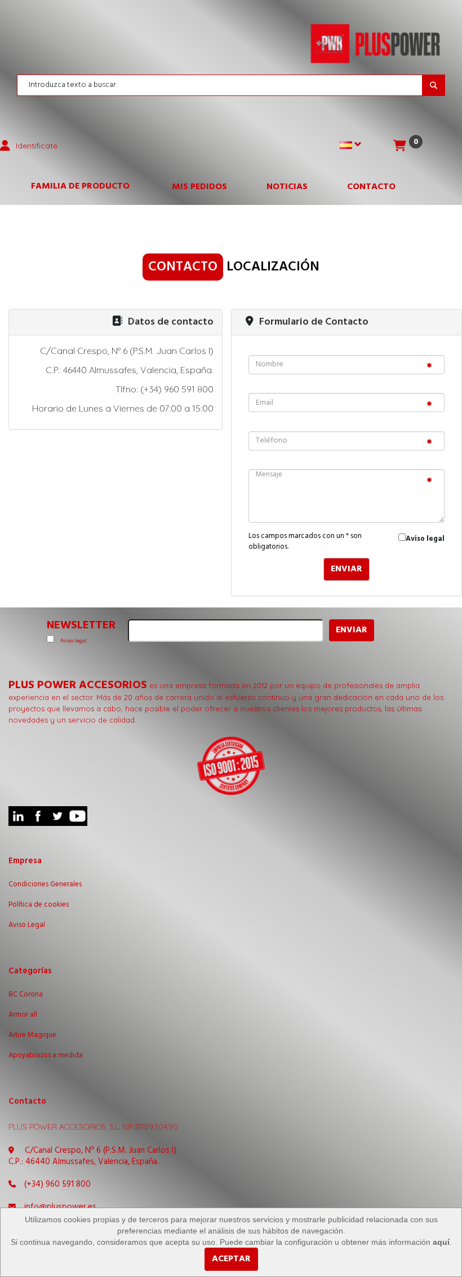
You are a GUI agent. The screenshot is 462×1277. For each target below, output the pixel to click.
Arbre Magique (32, 1035)
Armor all (22, 1015)
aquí (441, 1242)
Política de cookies (38, 905)
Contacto (371, 187)
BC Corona (25, 994)
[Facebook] (38, 816)
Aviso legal (425, 539)
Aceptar (231, 1259)
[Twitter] (58, 816)
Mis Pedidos (199, 187)
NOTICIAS (287, 187)
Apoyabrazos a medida (45, 1055)
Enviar (346, 569)
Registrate (69, 258)
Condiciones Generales (45, 884)
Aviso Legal (26, 925)
